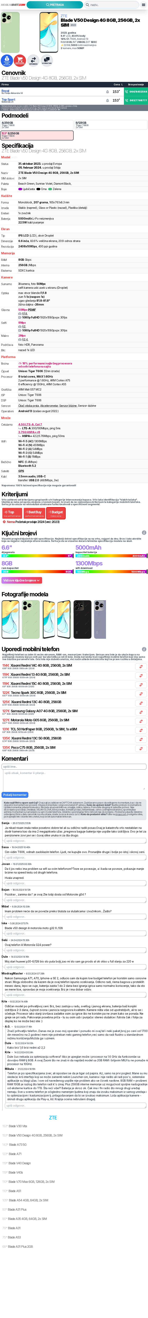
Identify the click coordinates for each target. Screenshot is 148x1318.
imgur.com (120, 814)
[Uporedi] (141, 666)
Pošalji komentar (15, 794)
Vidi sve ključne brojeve (19, 580)
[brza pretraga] (87, 5)
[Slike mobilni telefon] (10, 619)
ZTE (64, 16)
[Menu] (143, 4)
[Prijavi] (107, 91)
